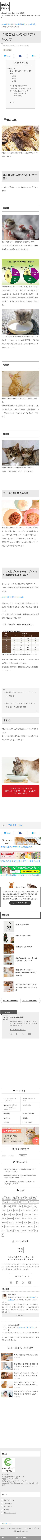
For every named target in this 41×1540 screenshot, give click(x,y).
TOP (13, 24)
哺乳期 (14, 76)
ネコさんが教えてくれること (10, 1100)
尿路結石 (31, 1227)
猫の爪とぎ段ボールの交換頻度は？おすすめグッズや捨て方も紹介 (20, 1170)
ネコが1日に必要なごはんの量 (12, 597)
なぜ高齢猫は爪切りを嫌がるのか (31, 1001)
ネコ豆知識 (7, 50)
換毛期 (10, 1218)
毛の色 (17, 1231)
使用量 (4, 1222)
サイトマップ (8, 1506)
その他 (6, 1122)
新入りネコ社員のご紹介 (23, 935)
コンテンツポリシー (10, 1513)
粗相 (13, 1214)
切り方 (31, 1222)
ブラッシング (9, 1227)
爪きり (4, 1210)
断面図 (14, 1206)
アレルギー (6, 1202)
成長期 (14, 81)
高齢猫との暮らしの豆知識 (23, 947)
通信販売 (6, 1510)
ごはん (20, 825)
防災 (14, 1198)
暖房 (25, 1222)
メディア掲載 (27, 1122)
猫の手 (7, 1214)
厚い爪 (28, 1198)
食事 (14, 825)
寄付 (35, 1218)
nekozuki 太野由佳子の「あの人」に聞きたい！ (11, 1107)
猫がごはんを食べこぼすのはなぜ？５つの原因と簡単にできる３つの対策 (26, 987)
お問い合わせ (8, 1503)
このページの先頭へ (22, 1538)
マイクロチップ (26, 1210)
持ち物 (7, 1206)
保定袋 (30, 1231)
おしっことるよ (27, 1218)
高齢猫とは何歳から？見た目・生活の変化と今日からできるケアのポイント (20, 1176)
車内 (30, 1206)
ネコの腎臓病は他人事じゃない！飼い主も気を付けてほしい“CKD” (20, 1183)
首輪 (34, 1198)
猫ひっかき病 (21, 1227)
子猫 (10, 825)
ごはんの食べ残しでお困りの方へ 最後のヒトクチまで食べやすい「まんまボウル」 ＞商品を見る (20, 791)
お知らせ (7, 1118)
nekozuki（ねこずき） (27, 1327)
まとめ (12, 102)
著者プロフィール (9, 1500)
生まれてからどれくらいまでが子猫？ (21, 72)
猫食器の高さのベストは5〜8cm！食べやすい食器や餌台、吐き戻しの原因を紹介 (26, 972)
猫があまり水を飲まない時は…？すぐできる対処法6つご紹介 (11, 1001)
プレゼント (27, 1214)
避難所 (19, 1214)
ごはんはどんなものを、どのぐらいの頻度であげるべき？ (21, 90)
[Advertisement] (20, 1068)
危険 (25, 1206)
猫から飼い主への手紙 (22, 924)
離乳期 (14, 78)
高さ (10, 1210)
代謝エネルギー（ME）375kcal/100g (21, 95)
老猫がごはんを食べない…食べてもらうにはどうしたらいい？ (26, 959)
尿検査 (17, 1218)
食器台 (16, 1210)
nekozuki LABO (29, 1113)
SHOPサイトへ (20, 1276)
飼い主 (11, 1222)
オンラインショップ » (18, 1030)
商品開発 (7, 1113)
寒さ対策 (19, 1222)
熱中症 (24, 1231)
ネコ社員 (15, 1202)
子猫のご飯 (11, 68)
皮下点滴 (21, 1198)
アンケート (24, 1202)
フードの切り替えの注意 (18, 86)
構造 (20, 1206)
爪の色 (10, 1231)
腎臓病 (8, 1198)
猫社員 (25, 1118)
